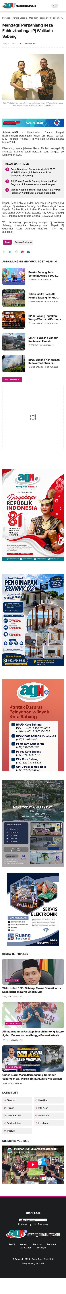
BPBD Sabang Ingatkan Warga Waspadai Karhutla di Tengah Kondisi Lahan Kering (44, 317)
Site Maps (25, 1247)
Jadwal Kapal (13, 1115)
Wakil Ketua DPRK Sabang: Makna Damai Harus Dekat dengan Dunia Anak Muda (31, 990)
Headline (42, 1100)
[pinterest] (23, 252)
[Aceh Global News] (19, 7)
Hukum (10, 1108)
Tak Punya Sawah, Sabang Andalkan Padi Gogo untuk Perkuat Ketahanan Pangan (34, 183)
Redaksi (37, 1244)
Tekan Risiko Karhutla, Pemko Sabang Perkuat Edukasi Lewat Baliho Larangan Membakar (42, 296)
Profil (12, 1244)
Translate (43, 1224)
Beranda (6, 18)
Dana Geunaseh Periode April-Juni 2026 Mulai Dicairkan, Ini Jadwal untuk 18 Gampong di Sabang (33, 172)
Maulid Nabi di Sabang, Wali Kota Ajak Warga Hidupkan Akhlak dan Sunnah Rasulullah (36, 191)
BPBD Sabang (37, 301)
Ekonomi (10, 1100)
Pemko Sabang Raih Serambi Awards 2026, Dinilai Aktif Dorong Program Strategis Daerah (44, 274)
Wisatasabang (13, 1023)
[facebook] (5, 252)
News (33, 279)
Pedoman (52, 1244)
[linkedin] (29, 252)
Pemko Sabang (20, 18)
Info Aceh (43, 1108)
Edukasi (34, 345)
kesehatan (43, 1123)
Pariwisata (43, 1115)
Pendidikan (12, 980)
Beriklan (41, 1247)
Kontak (24, 1244)
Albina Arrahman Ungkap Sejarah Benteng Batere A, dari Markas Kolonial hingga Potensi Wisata (33, 1033)
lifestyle (10, 1130)
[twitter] (11, 252)
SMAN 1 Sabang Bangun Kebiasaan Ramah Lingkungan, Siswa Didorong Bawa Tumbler (43, 339)
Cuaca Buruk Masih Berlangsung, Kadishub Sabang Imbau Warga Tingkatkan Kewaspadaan (32, 1076)
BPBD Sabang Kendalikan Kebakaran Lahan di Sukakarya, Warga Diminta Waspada (44, 361)
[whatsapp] (17, 252)
